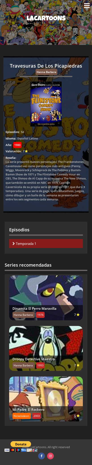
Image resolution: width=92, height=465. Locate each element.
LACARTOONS (46, 19)
